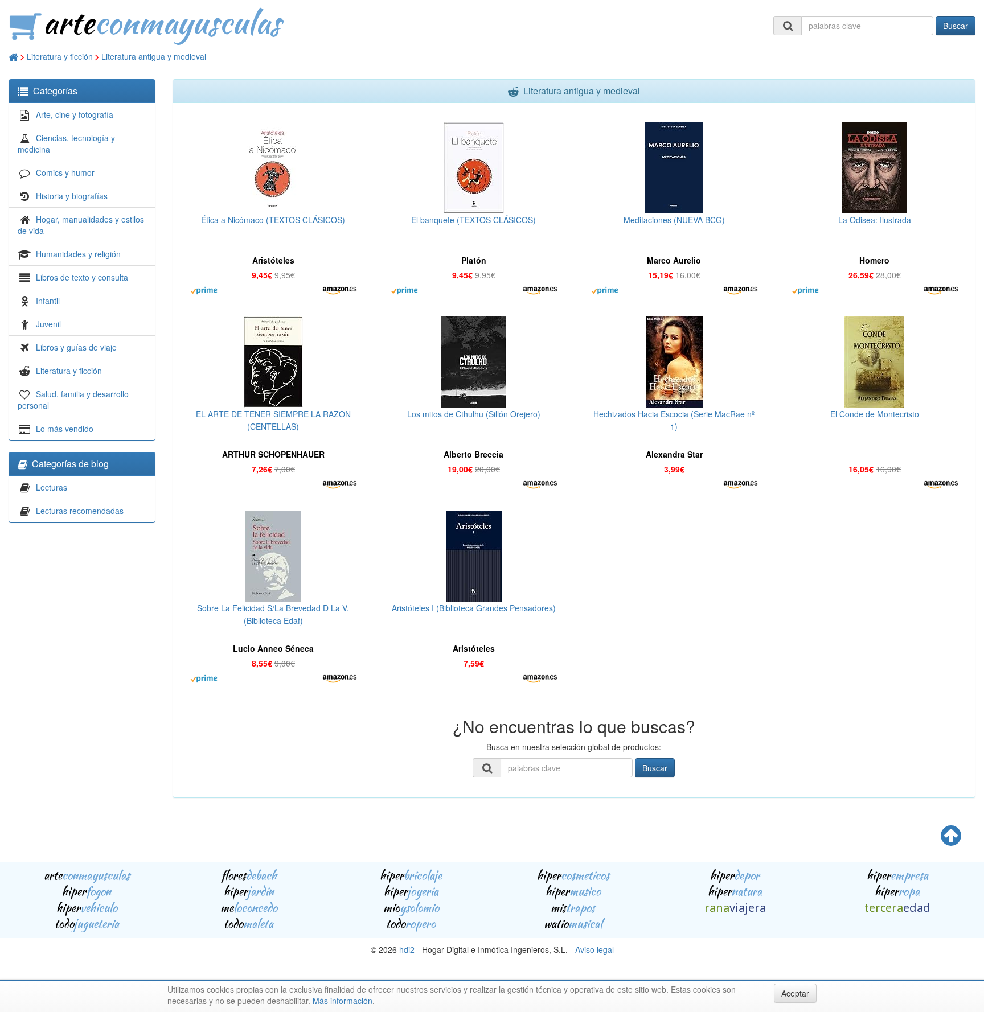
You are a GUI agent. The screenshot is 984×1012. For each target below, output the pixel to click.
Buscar (955, 25)
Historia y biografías (72, 195)
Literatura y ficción (60, 56)
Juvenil (48, 324)
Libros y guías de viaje (76, 347)
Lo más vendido (64, 428)
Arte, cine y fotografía (74, 114)
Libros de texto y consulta (82, 277)
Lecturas (51, 487)
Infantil (48, 300)
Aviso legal (594, 949)
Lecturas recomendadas (80, 510)
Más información (342, 1000)
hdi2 (407, 949)
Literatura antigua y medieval (153, 56)
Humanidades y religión (78, 254)
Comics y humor (65, 172)
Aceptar (795, 993)
